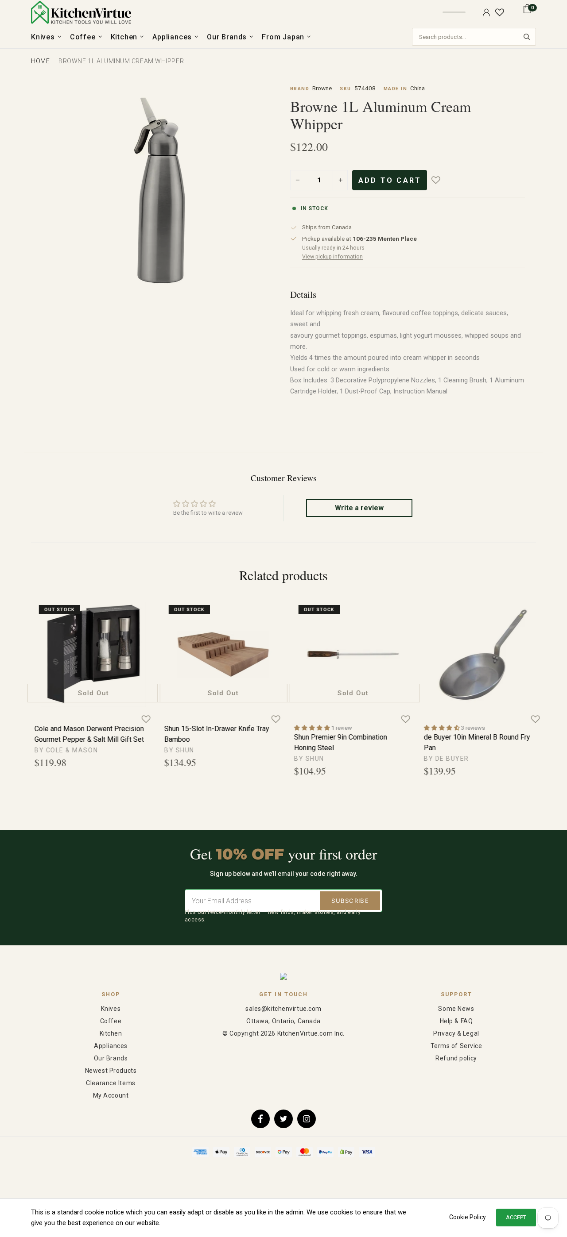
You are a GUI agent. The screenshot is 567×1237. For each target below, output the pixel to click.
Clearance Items (110, 1083)
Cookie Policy (467, 1217)
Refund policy (456, 1058)
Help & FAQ (456, 1021)
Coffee (110, 1021)
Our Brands (111, 1058)
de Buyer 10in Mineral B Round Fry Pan (472, 742)
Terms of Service (456, 1045)
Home (40, 61)
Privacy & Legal (456, 1033)
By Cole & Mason (61, 750)
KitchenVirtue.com (81, 12)
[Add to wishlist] (442, 180)
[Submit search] (526, 36)
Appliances (111, 1045)
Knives (110, 1008)
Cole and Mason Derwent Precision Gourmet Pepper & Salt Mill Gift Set (85, 734)
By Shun (175, 750)
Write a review (359, 508)
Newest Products (110, 1070)
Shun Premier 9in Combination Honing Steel (336, 742)
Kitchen (111, 1033)
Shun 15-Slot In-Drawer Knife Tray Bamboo (212, 734)
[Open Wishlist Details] (500, 12)
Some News (456, 1008)
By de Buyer (442, 758)
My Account (111, 1095)
